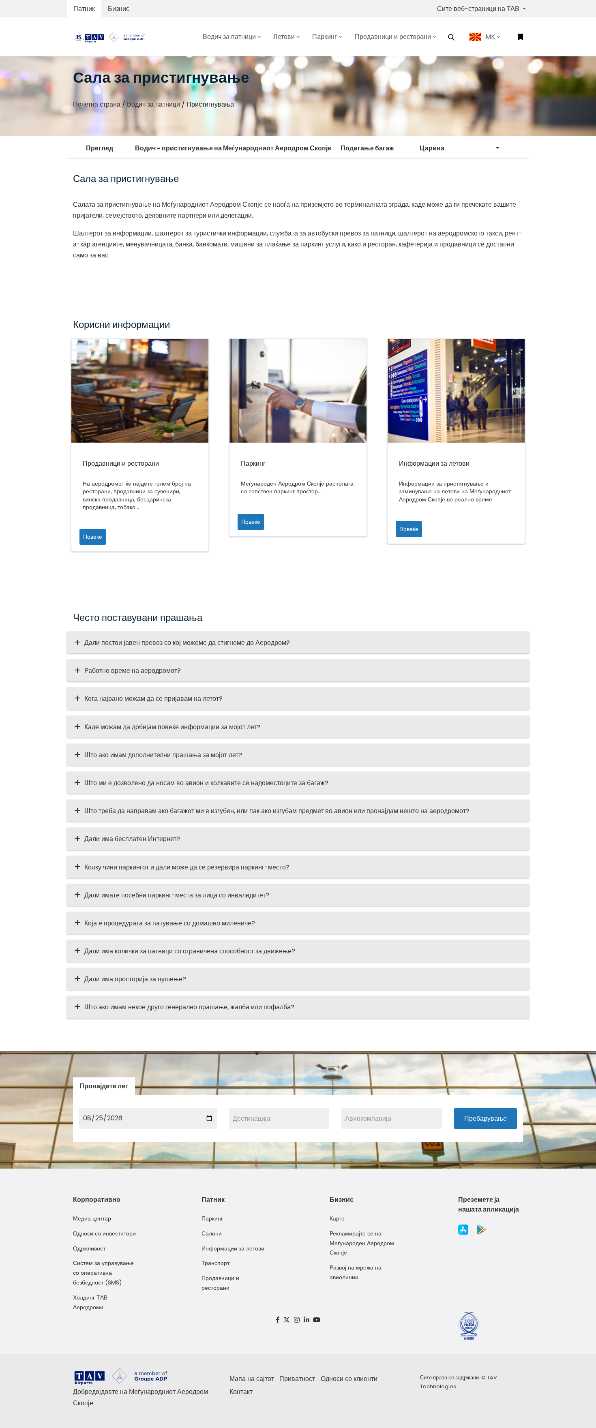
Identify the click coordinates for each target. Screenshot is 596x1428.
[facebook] (278, 1320)
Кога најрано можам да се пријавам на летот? (153, 698)
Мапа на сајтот (251, 1378)
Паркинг (212, 1218)
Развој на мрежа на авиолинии (356, 1272)
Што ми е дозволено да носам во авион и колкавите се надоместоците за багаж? (206, 783)
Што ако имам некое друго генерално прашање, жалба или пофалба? (189, 1007)
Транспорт (215, 1263)
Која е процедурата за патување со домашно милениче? (169, 923)
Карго (337, 1218)
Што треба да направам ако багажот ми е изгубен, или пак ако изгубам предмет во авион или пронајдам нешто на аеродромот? (277, 811)
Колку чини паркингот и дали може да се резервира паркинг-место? (186, 867)
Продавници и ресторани (220, 1283)
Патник (84, 8)
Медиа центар (92, 1218)
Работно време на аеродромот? (132, 670)
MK (490, 36)
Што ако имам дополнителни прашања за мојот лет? (163, 755)
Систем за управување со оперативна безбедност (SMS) (103, 1273)
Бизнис (118, 8)
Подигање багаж (367, 148)
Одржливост (89, 1248)
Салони (212, 1233)
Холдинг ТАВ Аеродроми (90, 1302)
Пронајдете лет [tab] (104, 1086)
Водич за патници (153, 104)
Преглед (99, 148)
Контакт (241, 1391)
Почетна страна (96, 104)
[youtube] (316, 1320)
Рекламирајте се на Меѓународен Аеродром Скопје (362, 1243)
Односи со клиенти (349, 1378)
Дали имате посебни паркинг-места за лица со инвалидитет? (176, 895)
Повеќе (92, 537)
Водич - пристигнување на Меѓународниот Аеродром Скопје (233, 148)
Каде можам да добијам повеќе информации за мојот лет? (172, 727)
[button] (451, 37)
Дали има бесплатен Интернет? (132, 839)
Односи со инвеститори (104, 1233)
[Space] (112, 36)
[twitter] (287, 1320)
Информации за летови (233, 1248)
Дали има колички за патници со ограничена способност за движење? (189, 951)
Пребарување (485, 1118)
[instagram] (297, 1320)
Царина (432, 148)
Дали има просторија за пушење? (135, 979)
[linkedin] (306, 1320)
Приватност (297, 1378)
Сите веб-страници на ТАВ (479, 8)
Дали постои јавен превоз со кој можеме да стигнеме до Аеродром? (187, 642)
